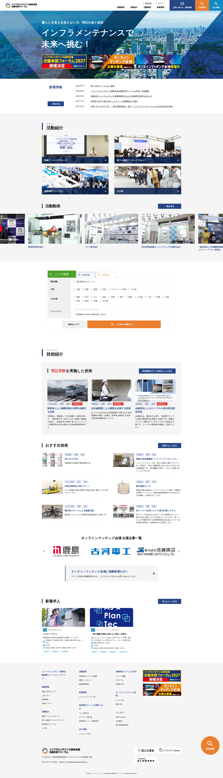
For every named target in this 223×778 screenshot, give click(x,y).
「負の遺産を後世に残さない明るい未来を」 (109, 634)
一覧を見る (55, 104)
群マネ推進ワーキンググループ (53, 720)
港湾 (113, 297)
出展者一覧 (120, 684)
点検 (78, 289)
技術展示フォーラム (49, 724)
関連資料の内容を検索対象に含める (91, 314)
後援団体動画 (84, 684)
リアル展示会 (84, 713)
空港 (78, 300)
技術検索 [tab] (86, 275)
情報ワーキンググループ (51, 716)
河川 (86, 297)
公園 (167, 297)
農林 (130, 297)
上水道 (140, 297)
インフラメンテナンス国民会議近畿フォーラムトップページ (54, 675)
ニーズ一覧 (120, 700)
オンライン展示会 (85, 717)
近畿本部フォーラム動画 (88, 676)
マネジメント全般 (118, 289)
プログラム (120, 680)
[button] (44, 551)
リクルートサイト (50, 634)
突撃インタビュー (85, 680)
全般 (95, 300)
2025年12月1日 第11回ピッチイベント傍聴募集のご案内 (114, 101)
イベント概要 (120, 676)
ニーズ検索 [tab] (62, 274)
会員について (47, 703)
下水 (149, 297)
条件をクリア (73, 324)
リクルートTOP (84, 734)
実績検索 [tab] (105, 275)
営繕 (158, 297)
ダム (95, 297)
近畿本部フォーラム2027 (126, 671)
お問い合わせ (120, 717)
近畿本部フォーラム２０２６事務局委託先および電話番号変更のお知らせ (121, 96)
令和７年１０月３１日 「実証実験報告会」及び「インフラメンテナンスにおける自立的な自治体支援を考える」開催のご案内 (133, 106)
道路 (78, 297)
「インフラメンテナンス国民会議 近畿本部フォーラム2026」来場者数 (120, 91)
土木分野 (54, 298)
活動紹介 (45, 711)
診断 (86, 289)
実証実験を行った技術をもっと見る (157, 371)
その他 (133, 289)
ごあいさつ (46, 695)
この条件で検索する (124, 324)
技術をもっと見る (169, 445)
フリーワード (55, 311)
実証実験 (54, 281)
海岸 (121, 297)
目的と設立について (49, 691)
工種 (52, 289)
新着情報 (160, 7)
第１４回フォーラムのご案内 (103, 86)
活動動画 (83, 671)
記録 (104, 289)
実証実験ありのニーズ (85, 281)
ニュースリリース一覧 (87, 697)
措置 (95, 289)
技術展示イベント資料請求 (89, 721)
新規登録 (148, 3)
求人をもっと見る (169, 601)
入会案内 (119, 721)
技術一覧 (119, 704)
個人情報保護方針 (122, 725)
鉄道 (86, 300)
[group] (70, 62)
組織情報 (121, 7)
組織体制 (45, 699)
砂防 (104, 297)
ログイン (161, 3)
